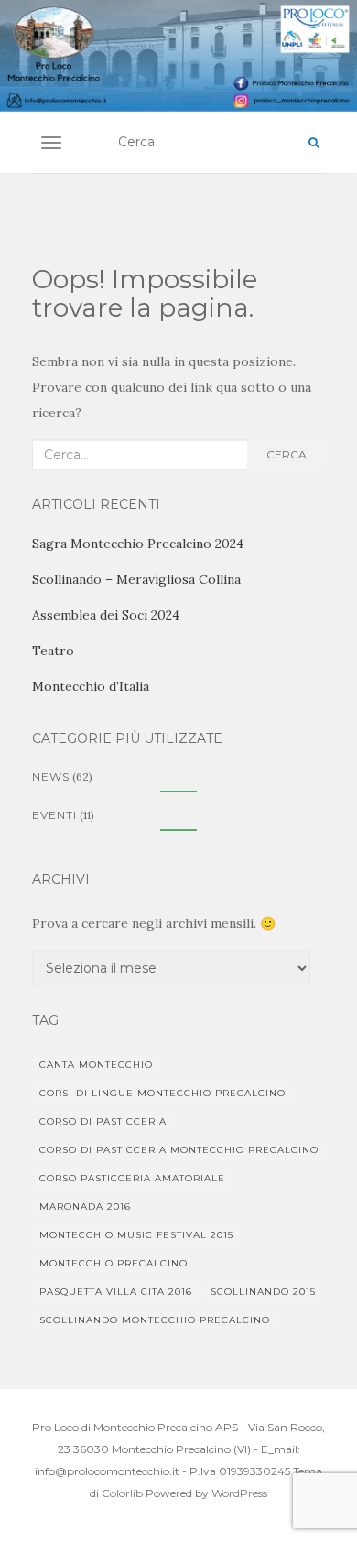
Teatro (53, 650)
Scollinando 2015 (263, 1292)
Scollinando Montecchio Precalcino (154, 1320)
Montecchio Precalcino (113, 1263)
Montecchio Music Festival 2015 (136, 1235)
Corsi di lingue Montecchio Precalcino (162, 1093)
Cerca (286, 454)
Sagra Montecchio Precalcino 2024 (137, 543)
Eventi (54, 815)
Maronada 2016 (85, 1206)
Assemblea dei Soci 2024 (105, 615)
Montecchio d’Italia (90, 686)
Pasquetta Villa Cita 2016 (115, 1292)
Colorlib (122, 1493)
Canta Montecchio (96, 1065)
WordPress (239, 1493)
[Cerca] (313, 142)
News (51, 776)
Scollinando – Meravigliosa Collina (136, 579)
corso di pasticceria (103, 1121)
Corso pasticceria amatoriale (132, 1178)
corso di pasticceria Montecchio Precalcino (179, 1150)
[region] (178, 56)
